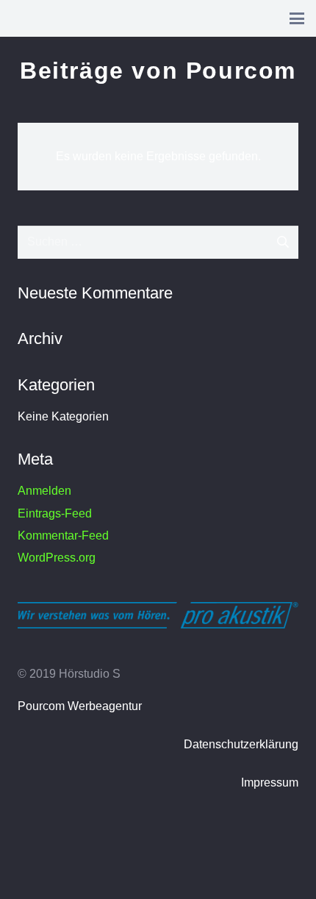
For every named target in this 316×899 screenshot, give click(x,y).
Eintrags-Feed (55, 513)
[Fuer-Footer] (158, 615)
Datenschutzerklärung (241, 744)
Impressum (269, 782)
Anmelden (44, 490)
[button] (297, 18)
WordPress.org (57, 557)
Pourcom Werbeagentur (80, 706)
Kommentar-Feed (63, 535)
